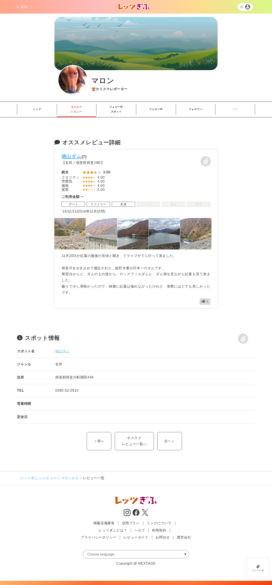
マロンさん (70, 478)
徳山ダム (71, 156)
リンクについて (159, 523)
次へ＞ (169, 441)
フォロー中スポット (116, 109)
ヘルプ (139, 530)
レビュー (49, 478)
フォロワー (195, 109)
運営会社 (184, 537)
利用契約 (159, 530)
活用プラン (131, 523)
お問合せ (163, 537)
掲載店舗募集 (104, 523)
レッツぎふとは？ (113, 530)
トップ (37, 109)
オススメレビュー (76, 109)
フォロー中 (156, 109)
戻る (24, 6)
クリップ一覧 (258, 570)
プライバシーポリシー (98, 537)
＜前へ (99, 441)
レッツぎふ (29, 478)
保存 (206, 161)
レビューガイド (136, 537)
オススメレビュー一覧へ (134, 441)
